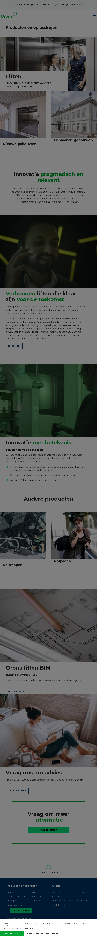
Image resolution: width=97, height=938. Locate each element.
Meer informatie (26, 928)
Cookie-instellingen (34, 933)
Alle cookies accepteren (12, 934)
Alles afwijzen (52, 933)
